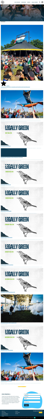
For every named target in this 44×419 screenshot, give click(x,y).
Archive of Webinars (5, 413)
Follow (40, 412)
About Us (3, 411)
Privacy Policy (17, 412)
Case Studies (4, 412)
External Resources (5, 414)
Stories (3, 416)
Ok (34, 417)
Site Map (16, 413)
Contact (16, 411)
